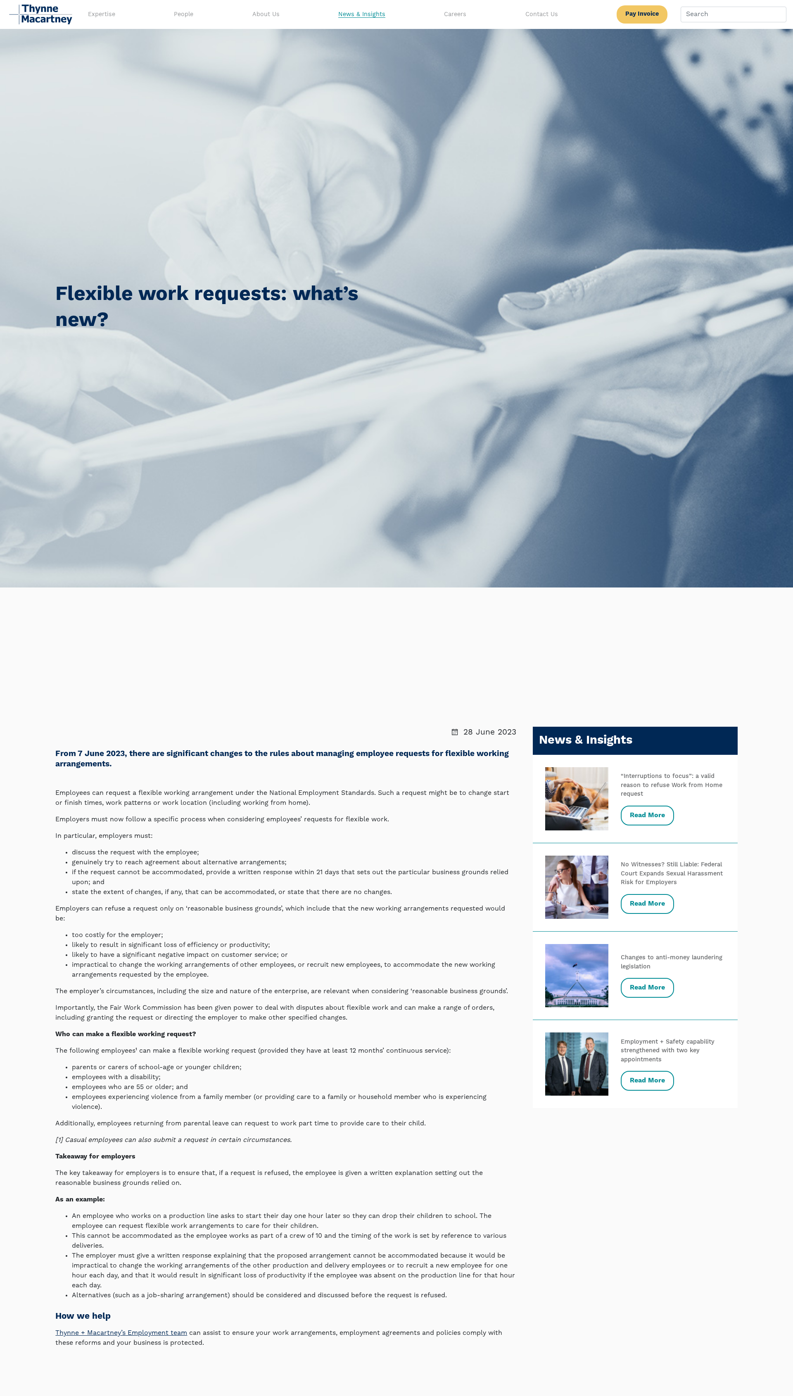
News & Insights (361, 14)
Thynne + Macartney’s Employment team (121, 1333)
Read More (647, 815)
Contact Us (541, 14)
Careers (455, 14)
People (183, 14)
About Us (266, 14)
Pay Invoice (642, 14)
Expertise (101, 14)
